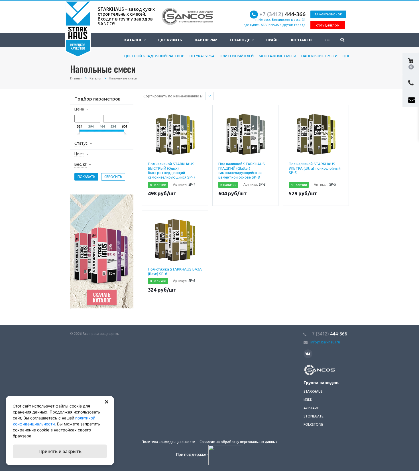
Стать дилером (327, 25)
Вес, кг (80, 164)
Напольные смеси (319, 56)
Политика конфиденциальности (168, 442)
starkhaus (313, 391)
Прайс (272, 40)
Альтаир (311, 408)
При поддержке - (193, 454)
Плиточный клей (237, 56)
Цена (79, 109)
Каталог (134, 40)
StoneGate (314, 416)
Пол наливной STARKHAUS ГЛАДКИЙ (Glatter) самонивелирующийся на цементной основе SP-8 (241, 170)
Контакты (301, 40)
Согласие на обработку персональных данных (238, 442)
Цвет (79, 153)
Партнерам (206, 40)
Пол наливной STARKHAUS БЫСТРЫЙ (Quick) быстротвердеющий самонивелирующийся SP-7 (171, 170)
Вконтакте (308, 353)
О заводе (241, 40)
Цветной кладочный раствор (154, 56)
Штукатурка (202, 56)
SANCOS (310, 367)
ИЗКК (308, 400)
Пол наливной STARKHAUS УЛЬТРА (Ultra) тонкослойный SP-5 (315, 168)
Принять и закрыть (60, 451)
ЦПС (346, 56)
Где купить (170, 40)
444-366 (282, 14)
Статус (81, 143)
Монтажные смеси (277, 56)
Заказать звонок (328, 14)
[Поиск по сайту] (342, 40)
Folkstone (313, 424)
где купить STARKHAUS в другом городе (275, 24)
